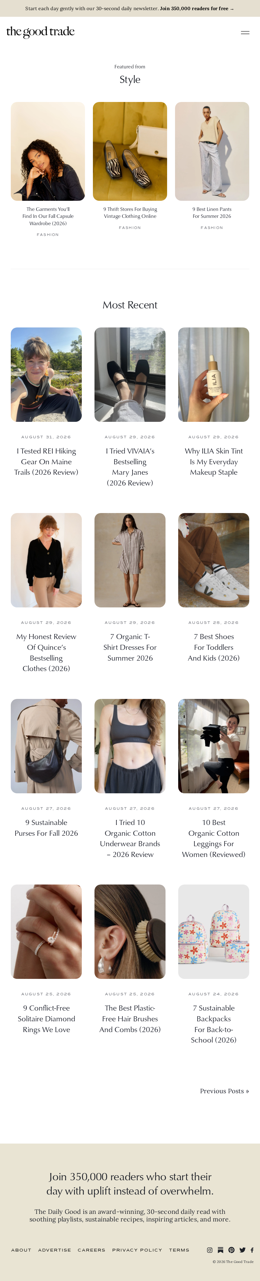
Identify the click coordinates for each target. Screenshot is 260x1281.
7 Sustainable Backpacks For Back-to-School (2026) (214, 1023)
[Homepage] (40, 31)
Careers (92, 1250)
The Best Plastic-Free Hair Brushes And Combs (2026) (130, 1018)
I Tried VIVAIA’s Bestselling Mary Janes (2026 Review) (130, 466)
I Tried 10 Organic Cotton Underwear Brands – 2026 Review (130, 838)
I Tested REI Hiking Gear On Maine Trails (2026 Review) (46, 461)
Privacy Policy (137, 1250)
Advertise (54, 1250)
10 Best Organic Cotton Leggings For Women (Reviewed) (213, 838)
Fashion (48, 235)
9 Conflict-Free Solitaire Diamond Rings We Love (46, 1018)
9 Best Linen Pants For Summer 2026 (211, 212)
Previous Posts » (224, 1091)
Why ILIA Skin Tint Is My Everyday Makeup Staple (214, 461)
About (21, 1250)
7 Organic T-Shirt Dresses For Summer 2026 (130, 647)
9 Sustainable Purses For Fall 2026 (46, 827)
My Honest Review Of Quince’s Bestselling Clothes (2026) (46, 652)
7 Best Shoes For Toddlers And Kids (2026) (214, 647)
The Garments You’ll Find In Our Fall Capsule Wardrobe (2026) (48, 216)
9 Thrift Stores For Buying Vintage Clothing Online (130, 212)
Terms (179, 1250)
